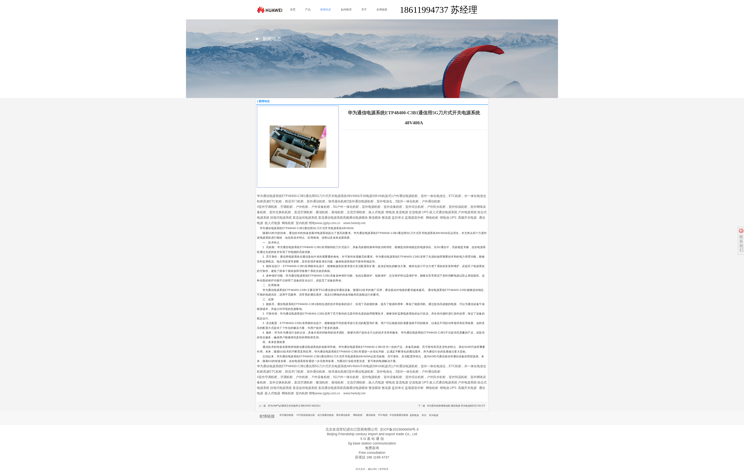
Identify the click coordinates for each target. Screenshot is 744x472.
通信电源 (370, 415)
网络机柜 (358, 415)
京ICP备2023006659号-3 (399, 429)
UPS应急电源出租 (305, 415)
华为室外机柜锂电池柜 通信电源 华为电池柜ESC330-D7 (456, 405)
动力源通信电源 (325, 415)
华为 (424, 415)
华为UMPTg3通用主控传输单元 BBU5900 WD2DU (294, 405)
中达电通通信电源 (398, 415)
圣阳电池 (414, 415)
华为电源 (433, 415)
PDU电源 (383, 415)
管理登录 (383, 469)
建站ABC (372, 469)
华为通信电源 (286, 415)
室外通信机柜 (343, 415)
